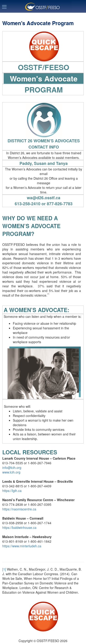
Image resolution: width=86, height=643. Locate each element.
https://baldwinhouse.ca (19, 527)
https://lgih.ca (12, 490)
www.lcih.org (11, 472)
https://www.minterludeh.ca (21, 546)
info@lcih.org (11, 467)
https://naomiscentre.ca (19, 509)
